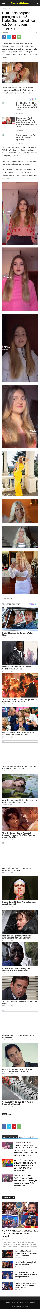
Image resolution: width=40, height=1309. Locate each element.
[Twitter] (9, 37)
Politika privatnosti (17, 1303)
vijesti (10, 1114)
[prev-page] (3, 1191)
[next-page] (7, 1191)
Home (4, 8)
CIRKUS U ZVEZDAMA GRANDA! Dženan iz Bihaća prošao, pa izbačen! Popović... (25, 1285)
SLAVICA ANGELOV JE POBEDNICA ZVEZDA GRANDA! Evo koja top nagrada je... (20, 1233)
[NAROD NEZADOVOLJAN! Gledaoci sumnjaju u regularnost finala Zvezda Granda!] (7, 1254)
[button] (37, 3)
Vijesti (9, 8)
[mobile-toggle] (3, 3)
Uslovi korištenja (30, 1303)
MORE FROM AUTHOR (26, 1137)
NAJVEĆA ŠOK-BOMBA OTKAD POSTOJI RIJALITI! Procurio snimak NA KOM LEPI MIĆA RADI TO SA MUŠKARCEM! (25, 1165)
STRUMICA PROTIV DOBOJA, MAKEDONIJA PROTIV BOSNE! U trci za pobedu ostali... (26, 1274)
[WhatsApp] (19, 37)
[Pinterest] (14, 37)
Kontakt (7, 1303)
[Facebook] (4, 37)
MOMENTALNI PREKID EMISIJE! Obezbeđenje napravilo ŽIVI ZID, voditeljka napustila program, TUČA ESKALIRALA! (25, 1181)
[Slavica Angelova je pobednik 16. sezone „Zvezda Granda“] (7, 1264)
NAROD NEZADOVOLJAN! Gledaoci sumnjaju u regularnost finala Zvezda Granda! (26, 1253)
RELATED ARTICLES (10, 1137)
